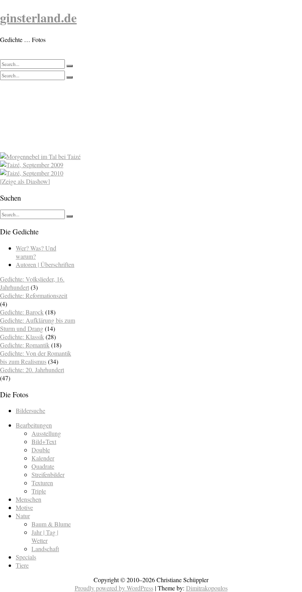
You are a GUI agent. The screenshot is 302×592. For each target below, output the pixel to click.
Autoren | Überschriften (45, 264)
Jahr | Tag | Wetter (44, 536)
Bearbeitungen (34, 425)
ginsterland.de (38, 17)
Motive (24, 507)
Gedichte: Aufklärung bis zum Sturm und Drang (37, 324)
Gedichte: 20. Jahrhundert (32, 369)
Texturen (42, 483)
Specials (26, 557)
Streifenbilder (47, 474)
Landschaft (45, 548)
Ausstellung (46, 433)
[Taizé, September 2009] (113, 165)
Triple (38, 491)
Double (40, 450)
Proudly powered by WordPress (114, 588)
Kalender (42, 458)
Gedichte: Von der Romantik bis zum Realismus (35, 357)
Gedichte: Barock (22, 312)
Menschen (28, 499)
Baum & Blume (51, 524)
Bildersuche (30, 410)
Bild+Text (43, 441)
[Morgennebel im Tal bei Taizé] (113, 156)
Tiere (22, 565)
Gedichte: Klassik (22, 337)
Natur (23, 516)
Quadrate (42, 466)
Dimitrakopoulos (207, 588)
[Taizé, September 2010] (113, 173)
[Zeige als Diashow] (25, 181)
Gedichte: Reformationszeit (33, 295)
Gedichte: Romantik (25, 345)
